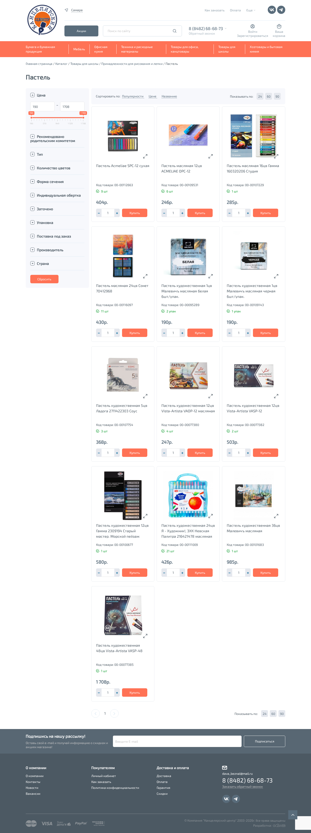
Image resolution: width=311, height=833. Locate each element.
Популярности (133, 96)
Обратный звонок (202, 33)
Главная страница (39, 64)
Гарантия (163, 788)
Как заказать (214, 10)
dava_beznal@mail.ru (237, 773)
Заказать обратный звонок (242, 786)
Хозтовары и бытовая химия (266, 49)
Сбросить (44, 279)
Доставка (164, 776)
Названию (169, 96)
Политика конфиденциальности (115, 788)
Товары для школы (226, 49)
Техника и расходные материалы (137, 49)
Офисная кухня (100, 49)
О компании (34, 776)
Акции (81, 31)
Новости (32, 788)
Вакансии (33, 793)
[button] (117, 213)
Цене (153, 96)
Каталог (61, 64)
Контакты (33, 782)
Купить (135, 213)
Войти (252, 31)
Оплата (235, 10)
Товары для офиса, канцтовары (185, 49)
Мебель (79, 49)
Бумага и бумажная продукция (40, 49)
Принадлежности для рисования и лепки (132, 64)
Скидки (162, 793)
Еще (249, 10)
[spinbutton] (108, 213)
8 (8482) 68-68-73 (206, 28)
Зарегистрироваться (252, 36)
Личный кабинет (103, 776)
